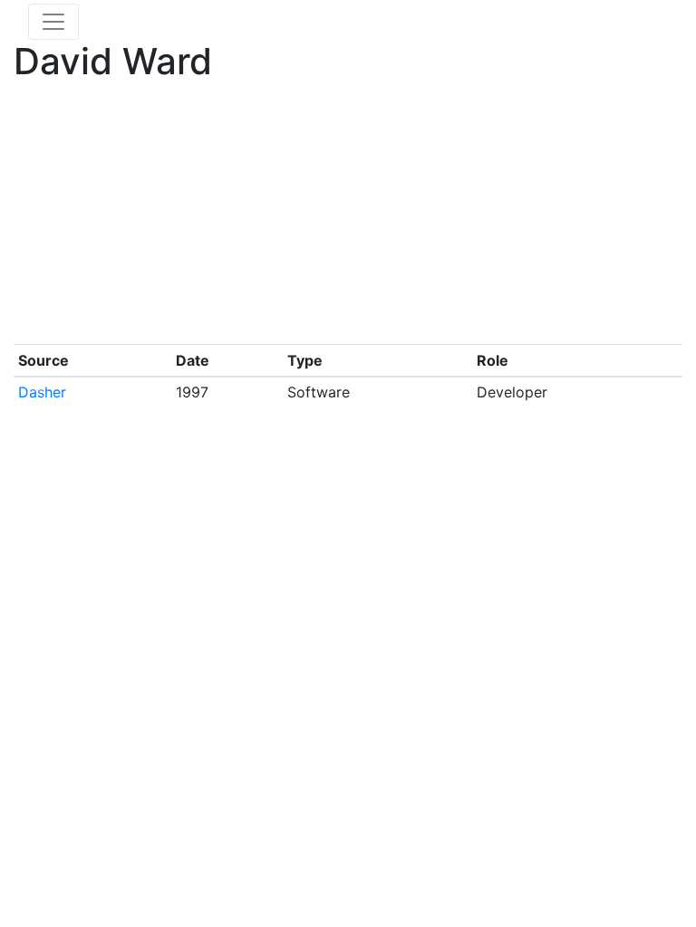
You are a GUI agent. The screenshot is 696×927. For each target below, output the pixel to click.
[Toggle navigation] (53, 22)
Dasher (42, 392)
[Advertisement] (348, 217)
